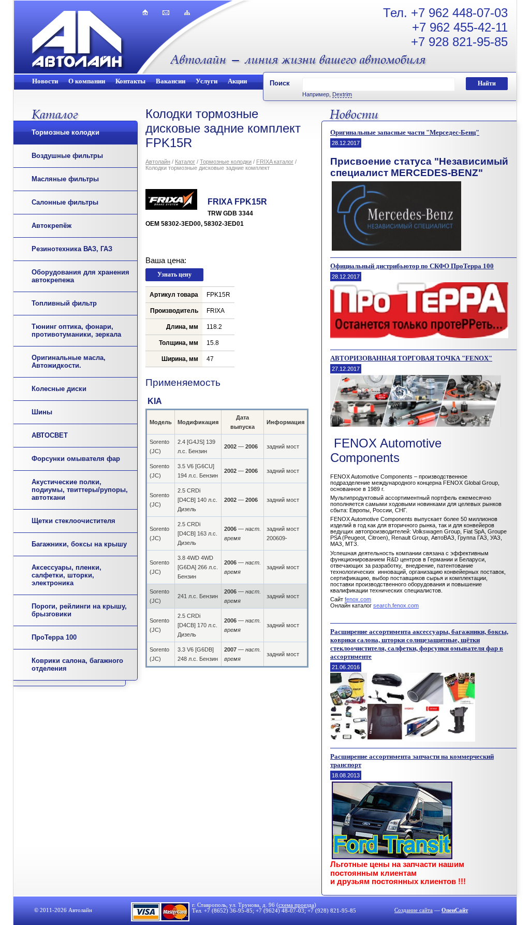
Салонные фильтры (65, 202)
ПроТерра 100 (54, 637)
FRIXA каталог (274, 161)
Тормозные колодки (65, 132)
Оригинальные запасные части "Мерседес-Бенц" (404, 132)
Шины (42, 412)
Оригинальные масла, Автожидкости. (69, 361)
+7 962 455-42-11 (460, 27)
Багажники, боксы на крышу (79, 544)
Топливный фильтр (64, 303)
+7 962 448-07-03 (459, 13)
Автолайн (157, 161)
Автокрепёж (51, 225)
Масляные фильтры (65, 179)
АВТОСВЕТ (50, 435)
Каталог (185, 161)
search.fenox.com (396, 605)
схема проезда (296, 905)
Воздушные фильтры (67, 156)
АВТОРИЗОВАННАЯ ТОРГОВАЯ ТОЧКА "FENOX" (411, 358)
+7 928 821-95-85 (459, 42)
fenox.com (358, 599)
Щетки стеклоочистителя (73, 521)
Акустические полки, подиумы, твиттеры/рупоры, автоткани (80, 489)
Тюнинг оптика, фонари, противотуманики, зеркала (76, 330)
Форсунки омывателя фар (76, 458)
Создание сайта (413, 910)
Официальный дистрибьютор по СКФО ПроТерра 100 (412, 266)
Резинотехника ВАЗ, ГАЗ (72, 249)
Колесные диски (59, 389)
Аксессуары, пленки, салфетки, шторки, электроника (66, 575)
